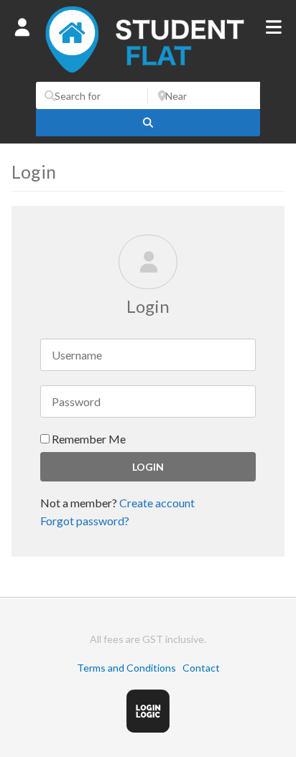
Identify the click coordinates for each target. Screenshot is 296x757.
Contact (201, 668)
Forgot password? (84, 520)
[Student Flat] (148, 74)
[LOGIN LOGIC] (148, 729)
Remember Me (88, 439)
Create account (157, 502)
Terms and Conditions (126, 668)
